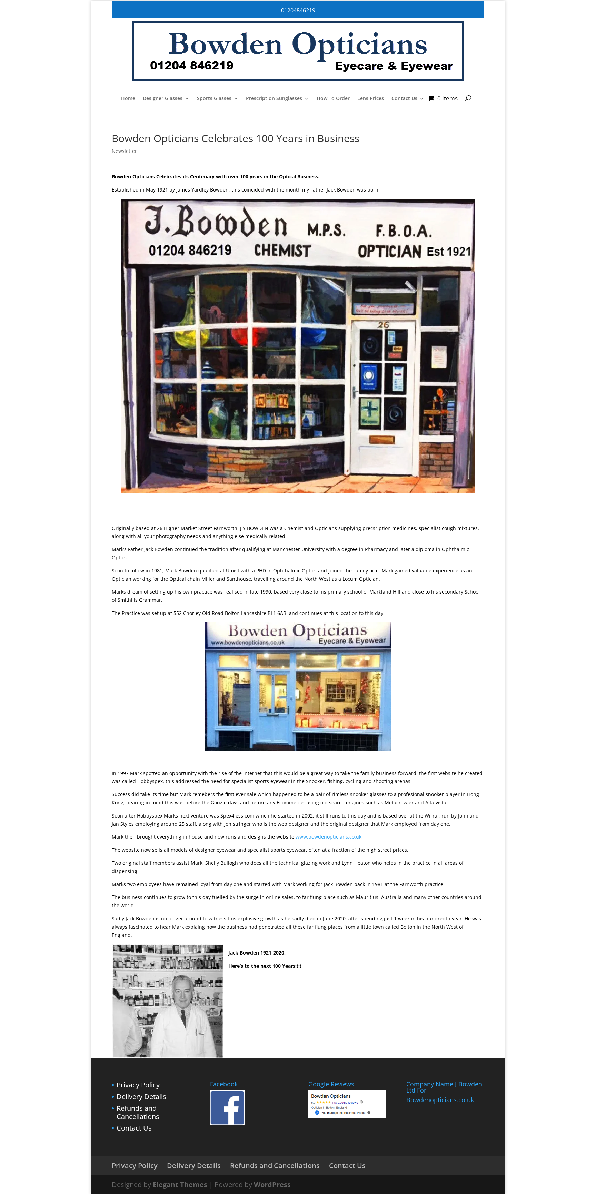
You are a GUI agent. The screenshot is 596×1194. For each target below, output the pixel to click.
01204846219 (298, 10)
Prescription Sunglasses (274, 98)
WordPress (272, 1184)
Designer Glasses (162, 98)
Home (128, 98)
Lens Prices (370, 98)
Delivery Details (141, 1096)
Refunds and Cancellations (138, 1112)
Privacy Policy (138, 1084)
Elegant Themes (180, 1184)
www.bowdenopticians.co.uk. (329, 836)
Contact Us (404, 98)
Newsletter (124, 151)
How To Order (333, 98)
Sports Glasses (214, 98)
